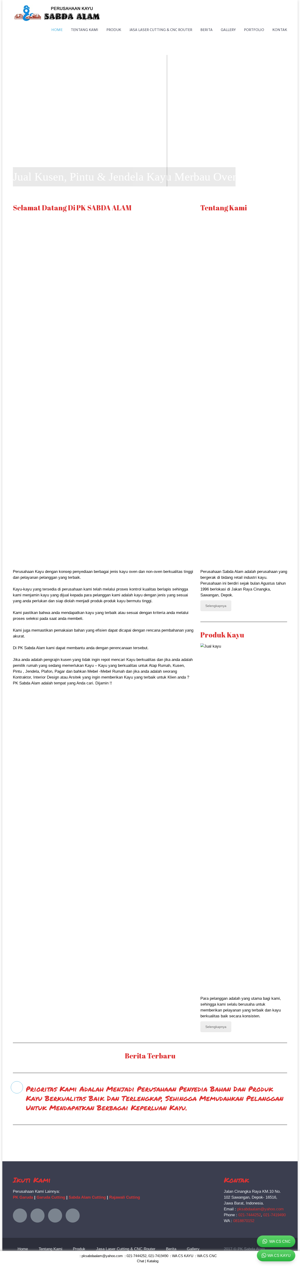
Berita (206, 29)
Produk (113, 29)
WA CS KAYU (182, 1256)
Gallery (228, 29)
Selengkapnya (215, 606)
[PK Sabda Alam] (57, 7)
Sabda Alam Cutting (87, 1197)
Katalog (152, 1261)
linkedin (55, 1215)
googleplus (73, 1215)
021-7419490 (274, 1215)
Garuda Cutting (51, 1197)
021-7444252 (249, 1215)
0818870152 (243, 1221)
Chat (140, 1261)
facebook (37, 1215)
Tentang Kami (84, 29)
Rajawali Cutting (124, 1197)
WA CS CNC (207, 1256)
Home (57, 29)
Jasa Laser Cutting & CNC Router (160, 29)
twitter (20, 1215)
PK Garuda (23, 1197)
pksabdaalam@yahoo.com (260, 1209)
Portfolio (254, 29)
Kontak (279, 29)
